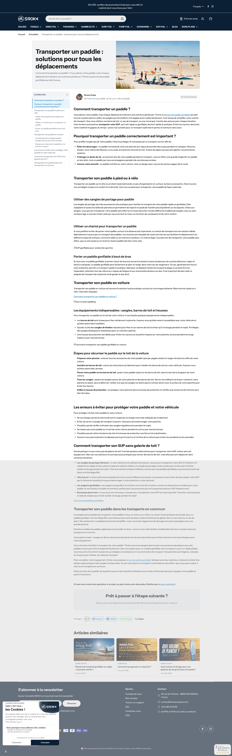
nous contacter (167, 584)
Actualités (33, 34)
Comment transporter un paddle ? (49, 100)
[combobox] (86, 19)
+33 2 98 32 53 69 (169, 707)
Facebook (99, 619)
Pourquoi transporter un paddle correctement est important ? (48, 105)
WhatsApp (127, 619)
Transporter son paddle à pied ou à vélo (49, 111)
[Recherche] (122, 18)
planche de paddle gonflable (177, 114)
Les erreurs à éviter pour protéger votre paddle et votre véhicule (51, 151)
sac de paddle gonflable (140, 560)
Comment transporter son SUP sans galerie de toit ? (49, 157)
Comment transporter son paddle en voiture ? (95, 296)
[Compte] (202, 18)
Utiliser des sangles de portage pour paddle (49, 117)
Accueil (21, 34)
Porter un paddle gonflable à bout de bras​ (50, 129)
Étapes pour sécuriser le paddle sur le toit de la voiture (50, 145)
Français (197, 6)
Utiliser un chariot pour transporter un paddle (50, 123)
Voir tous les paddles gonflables (88, 500)
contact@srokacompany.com (174, 702)
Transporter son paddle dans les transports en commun (48, 164)
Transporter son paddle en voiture (49, 134)
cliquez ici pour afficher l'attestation (137, 748)
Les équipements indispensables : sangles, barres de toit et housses (48, 139)
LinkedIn (112, 619)
